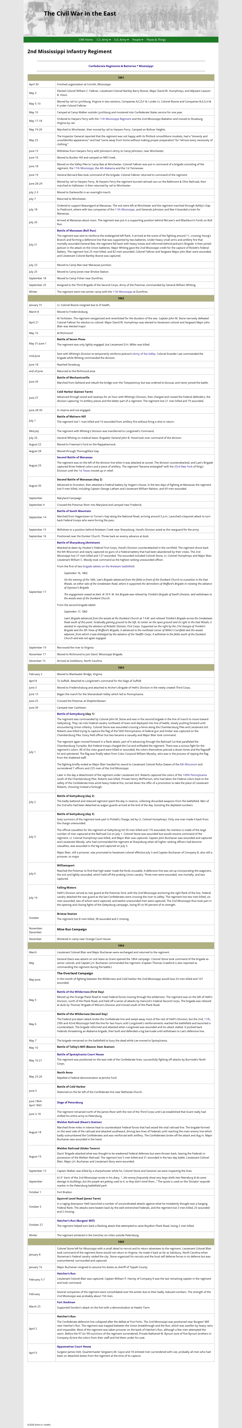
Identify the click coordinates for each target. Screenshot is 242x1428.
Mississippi (146, 66)
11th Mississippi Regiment (115, 119)
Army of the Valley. (145, 353)
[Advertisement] (121, 1398)
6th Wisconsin (188, 764)
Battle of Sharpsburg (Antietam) (78, 542)
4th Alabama (107, 168)
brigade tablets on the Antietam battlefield (108, 566)
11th (207, 1019)
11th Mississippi (84, 168)
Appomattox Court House (74, 1346)
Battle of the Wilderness (73, 991)
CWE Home (86, 39)
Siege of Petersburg (70, 1102)
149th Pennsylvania (195, 775)
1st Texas (84, 470)
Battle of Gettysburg (71, 714)
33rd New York (183, 466)
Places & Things (156, 39)
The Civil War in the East (80, 13)
